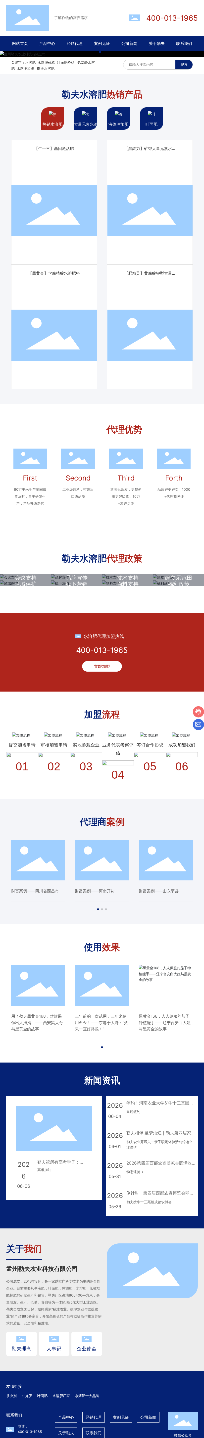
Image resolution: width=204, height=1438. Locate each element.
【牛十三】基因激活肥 (54, 148)
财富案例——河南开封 (95, 890)
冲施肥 (27, 1396)
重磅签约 (133, 1111)
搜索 (184, 64)
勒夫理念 (21, 1349)
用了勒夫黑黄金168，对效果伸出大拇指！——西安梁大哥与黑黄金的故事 (37, 1022)
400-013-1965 (172, 17)
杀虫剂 (11, 1396)
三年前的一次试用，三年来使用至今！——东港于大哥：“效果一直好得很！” (101, 1022)
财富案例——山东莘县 (159, 890)
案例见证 (121, 1417)
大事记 (54, 1349)
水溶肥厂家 (61, 1396)
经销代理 (94, 1417)
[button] (100, 52)
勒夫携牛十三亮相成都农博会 (149, 1202)
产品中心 (66, 1417)
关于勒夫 (66, 1432)
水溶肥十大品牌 (87, 1396)
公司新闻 (148, 1417)
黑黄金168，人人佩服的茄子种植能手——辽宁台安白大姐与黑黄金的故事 (165, 1022)
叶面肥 (42, 1396)
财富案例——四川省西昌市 (35, 890)
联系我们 (94, 1432)
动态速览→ (135, 1172)
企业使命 (87, 1349)
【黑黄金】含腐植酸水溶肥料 (54, 273)
